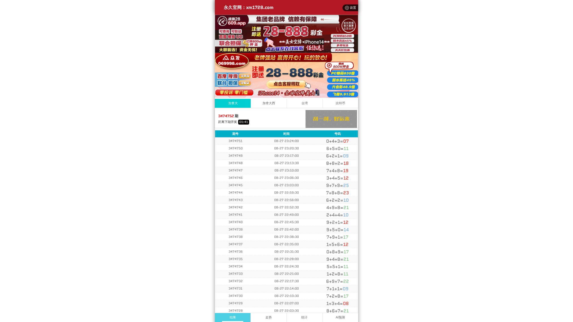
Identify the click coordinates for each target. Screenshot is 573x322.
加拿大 (233, 103)
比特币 (340, 103)
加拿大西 (269, 103)
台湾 (304, 103)
